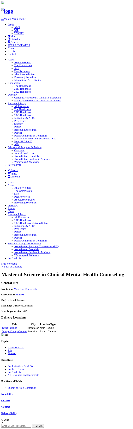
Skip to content (9, 263)
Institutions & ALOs (24, 118)
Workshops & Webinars (26, 162)
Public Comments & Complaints (30, 135)
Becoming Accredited (25, 77)
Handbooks (14, 83)
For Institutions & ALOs (20, 366)
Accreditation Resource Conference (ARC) (36, 246)
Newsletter (7, 394)
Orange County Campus (14, 331)
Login (11, 24)
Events (11, 51)
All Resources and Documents (23, 375)
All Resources (21, 106)
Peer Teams (20, 121)
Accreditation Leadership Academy (32, 159)
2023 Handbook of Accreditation (31, 223)
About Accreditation (24, 74)
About (11, 59)
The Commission (23, 65)
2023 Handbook (22, 91)
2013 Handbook (22, 88)
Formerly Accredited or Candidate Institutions (37, 100)
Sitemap (12, 353)
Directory (13, 94)
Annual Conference (24, 153)
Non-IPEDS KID (23, 141)
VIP (16, 30)
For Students (14, 164)
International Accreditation (27, 80)
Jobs (10, 350)
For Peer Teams (16, 369)
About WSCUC (22, 62)
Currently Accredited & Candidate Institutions (37, 97)
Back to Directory (13, 266)
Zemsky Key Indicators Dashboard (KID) (35, 138)
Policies (18, 132)
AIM (16, 144)
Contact (12, 54)
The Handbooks (22, 85)
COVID (5, 400)
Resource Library (17, 103)
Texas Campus (9, 327)
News (11, 48)
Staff (16, 68)
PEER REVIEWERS (19, 45)
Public (17, 126)
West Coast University (25, 289)
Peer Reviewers (22, 71)
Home (11, 182)
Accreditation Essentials (26, 156)
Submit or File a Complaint (22, 387)
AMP (17, 27)
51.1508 (20, 294)
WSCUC (19, 33)
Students (18, 124)
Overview (19, 150)
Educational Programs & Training (25, 147)
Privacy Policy (9, 413)
